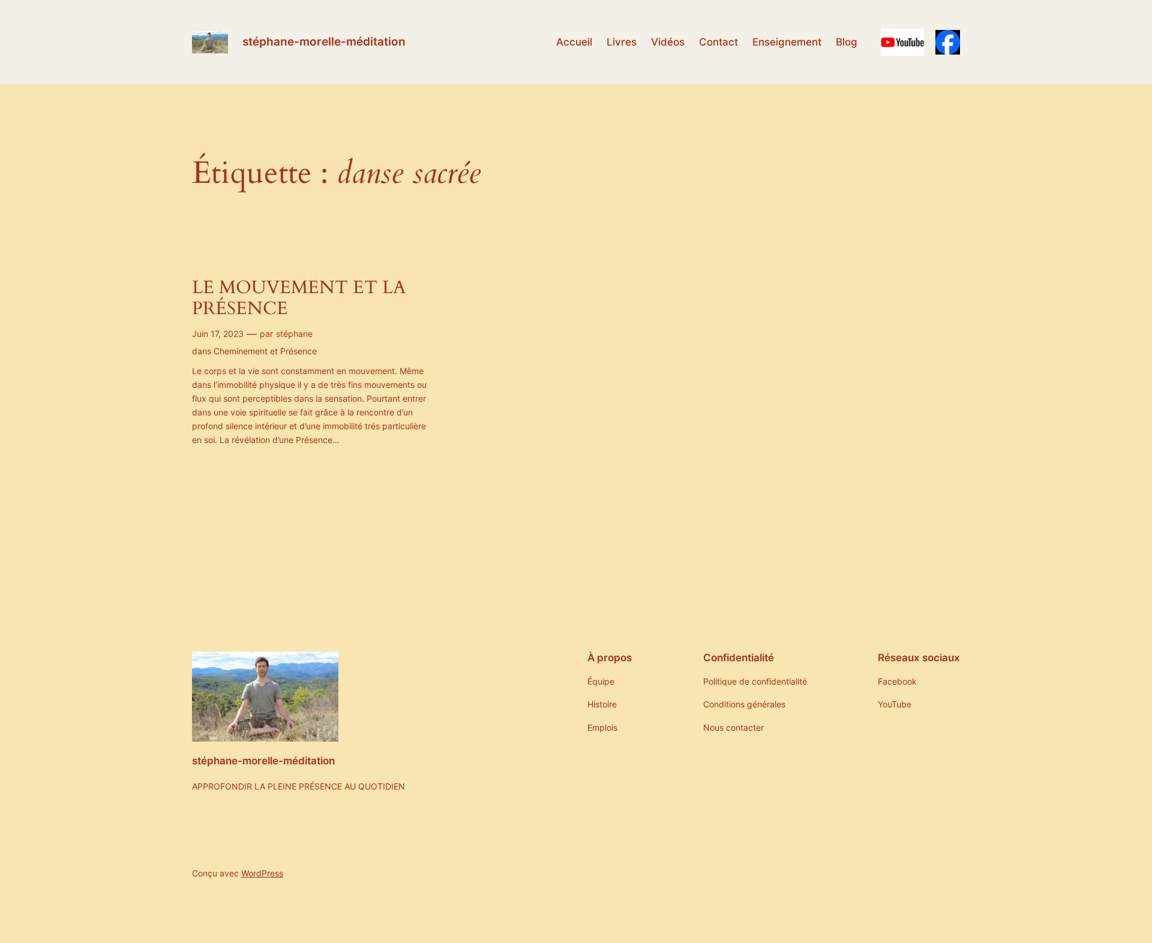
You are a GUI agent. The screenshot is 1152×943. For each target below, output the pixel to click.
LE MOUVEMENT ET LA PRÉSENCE (299, 299)
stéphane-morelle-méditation (324, 41)
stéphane (294, 334)
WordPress (262, 873)
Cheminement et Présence (265, 351)
